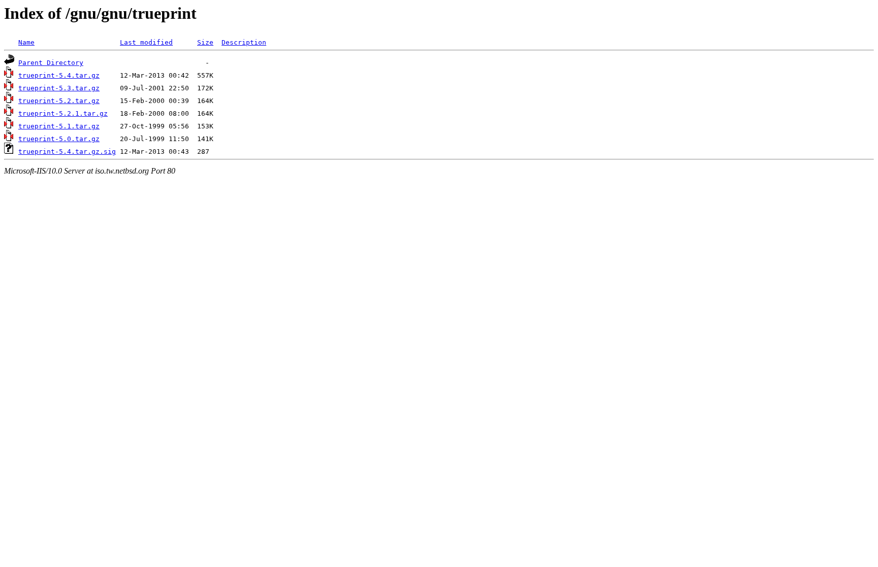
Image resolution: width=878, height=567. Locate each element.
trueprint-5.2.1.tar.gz (63, 113)
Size (205, 42)
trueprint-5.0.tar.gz (59, 139)
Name (26, 42)
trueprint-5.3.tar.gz (59, 88)
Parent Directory (50, 62)
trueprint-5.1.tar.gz (59, 126)
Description (244, 42)
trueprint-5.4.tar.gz (59, 75)
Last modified (146, 42)
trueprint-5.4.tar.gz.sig (67, 151)
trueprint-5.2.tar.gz (59, 101)
